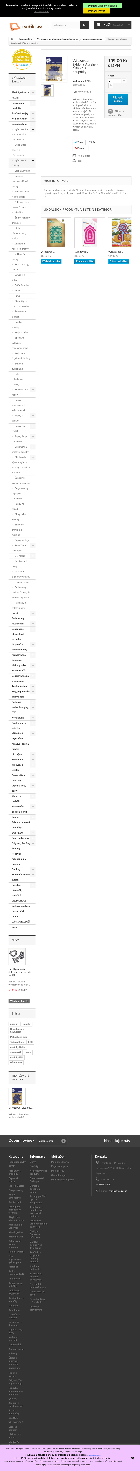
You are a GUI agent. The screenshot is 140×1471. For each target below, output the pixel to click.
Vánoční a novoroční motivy (20, 246)
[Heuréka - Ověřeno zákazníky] (22, 59)
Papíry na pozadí (18, 506)
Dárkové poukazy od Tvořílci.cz (36, 1245)
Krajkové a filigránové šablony (21, 356)
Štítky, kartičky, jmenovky (21, 220)
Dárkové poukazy (21, 906)
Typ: (75, 91)
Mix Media (19, 556)
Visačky (18, 212)
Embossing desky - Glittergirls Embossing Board (21, 592)
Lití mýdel (17, 754)
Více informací (41, 11)
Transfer (26, 1024)
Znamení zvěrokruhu (17, 366)
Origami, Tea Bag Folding (21, 846)
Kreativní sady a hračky (20, 746)
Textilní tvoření (19, 686)
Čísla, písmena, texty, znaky (19, 233)
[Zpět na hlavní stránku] (12, 39)
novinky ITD (16, 1057)
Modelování (18, 806)
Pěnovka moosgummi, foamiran (19, 859)
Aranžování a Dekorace (19, 657)
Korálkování (18, 717)
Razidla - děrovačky (17, 887)
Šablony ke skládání (19, 314)
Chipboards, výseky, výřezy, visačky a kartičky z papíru (21, 465)
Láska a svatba (22, 171)
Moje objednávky (60, 1162)
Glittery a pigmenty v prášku (21, 574)
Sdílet (93, 142)
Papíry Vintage (21, 540)
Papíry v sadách (17, 418)
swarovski (15, 1052)
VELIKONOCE (19, 900)
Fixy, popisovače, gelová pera (21, 694)
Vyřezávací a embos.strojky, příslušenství (20, 134)
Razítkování (18, 623)
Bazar (15, 927)
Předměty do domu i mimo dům (21, 304)
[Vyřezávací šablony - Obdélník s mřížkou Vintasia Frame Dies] (56, 232)
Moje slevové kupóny (62, 1179)
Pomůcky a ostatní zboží (19, 605)
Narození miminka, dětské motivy (20, 181)
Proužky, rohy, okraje (20, 267)
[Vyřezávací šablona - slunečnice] (123, 232)
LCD (30, 1042)
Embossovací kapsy (20, 392)
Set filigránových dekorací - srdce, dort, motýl (21, 972)
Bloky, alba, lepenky (19, 517)
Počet (111, 75)
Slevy (15, 940)
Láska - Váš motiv (18, 914)
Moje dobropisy (59, 1166)
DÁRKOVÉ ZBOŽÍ (21, 921)
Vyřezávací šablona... (21, 1107)
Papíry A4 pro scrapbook (20, 439)
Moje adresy (57, 1171)
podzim (14, 1024)
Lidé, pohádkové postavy (17, 379)
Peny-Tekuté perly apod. (19, 548)
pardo (28, 1052)
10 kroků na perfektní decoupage (36, 1276)
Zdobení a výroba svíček (21, 877)
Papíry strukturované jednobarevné (18, 405)
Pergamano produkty (18, 105)
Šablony (16, 817)
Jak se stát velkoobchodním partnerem (39, 1223)
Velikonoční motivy (19, 257)
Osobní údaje (58, 1175)
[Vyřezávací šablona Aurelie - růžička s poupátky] (47, 90)
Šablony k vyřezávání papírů (21, 480)
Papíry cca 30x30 (18, 428)
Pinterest (81, 148)
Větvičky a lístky (18, 277)
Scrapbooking (19, 124)
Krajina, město (21, 332)
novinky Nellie (17, 1047)
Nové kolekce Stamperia (17, 1030)
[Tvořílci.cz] (27, 25)
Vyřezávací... (48, 251)
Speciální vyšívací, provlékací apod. (20, 342)
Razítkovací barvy (19, 564)
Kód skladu (79, 81)
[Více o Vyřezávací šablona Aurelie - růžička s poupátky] (17, 1096)
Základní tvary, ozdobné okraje (20, 204)
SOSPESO (17, 833)
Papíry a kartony (20, 838)
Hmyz (17, 296)
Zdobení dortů (19, 812)
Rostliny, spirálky (17, 324)
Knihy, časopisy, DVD (20, 710)
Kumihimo (17, 759)
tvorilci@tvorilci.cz (118, 1191)
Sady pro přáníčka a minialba (18, 529)
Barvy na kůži (19, 670)
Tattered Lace (17, 1042)
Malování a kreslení (17, 767)
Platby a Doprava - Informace (35, 1234)
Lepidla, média (21, 582)
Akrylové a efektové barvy (19, 647)
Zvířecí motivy (21, 285)
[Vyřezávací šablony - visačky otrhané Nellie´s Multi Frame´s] (89, 232)
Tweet (80, 142)
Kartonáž (16, 702)
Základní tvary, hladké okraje (20, 194)
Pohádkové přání (19, 1037)
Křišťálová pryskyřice (17, 736)
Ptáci (17, 290)
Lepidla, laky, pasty (19, 788)
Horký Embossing (18, 616)
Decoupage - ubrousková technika (18, 634)
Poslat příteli (84, 155)
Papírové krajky (20, 113)
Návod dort (16, 1062)
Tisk (80, 161)
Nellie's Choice (19, 118)
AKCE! (15, 97)
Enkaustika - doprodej (18, 778)
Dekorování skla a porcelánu (20, 678)
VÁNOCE (16, 895)
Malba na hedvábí (16, 799)
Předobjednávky (20, 92)
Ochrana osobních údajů (35, 1189)
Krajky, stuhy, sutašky (19, 725)
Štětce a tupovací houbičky (21, 825)
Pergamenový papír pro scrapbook (20, 493)
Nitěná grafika (19, 665)
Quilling (16, 869)
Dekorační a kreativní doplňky (20, 449)
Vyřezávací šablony (19, 163)
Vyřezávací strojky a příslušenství (19, 150)
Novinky (34, 1166)
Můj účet (58, 1156)
